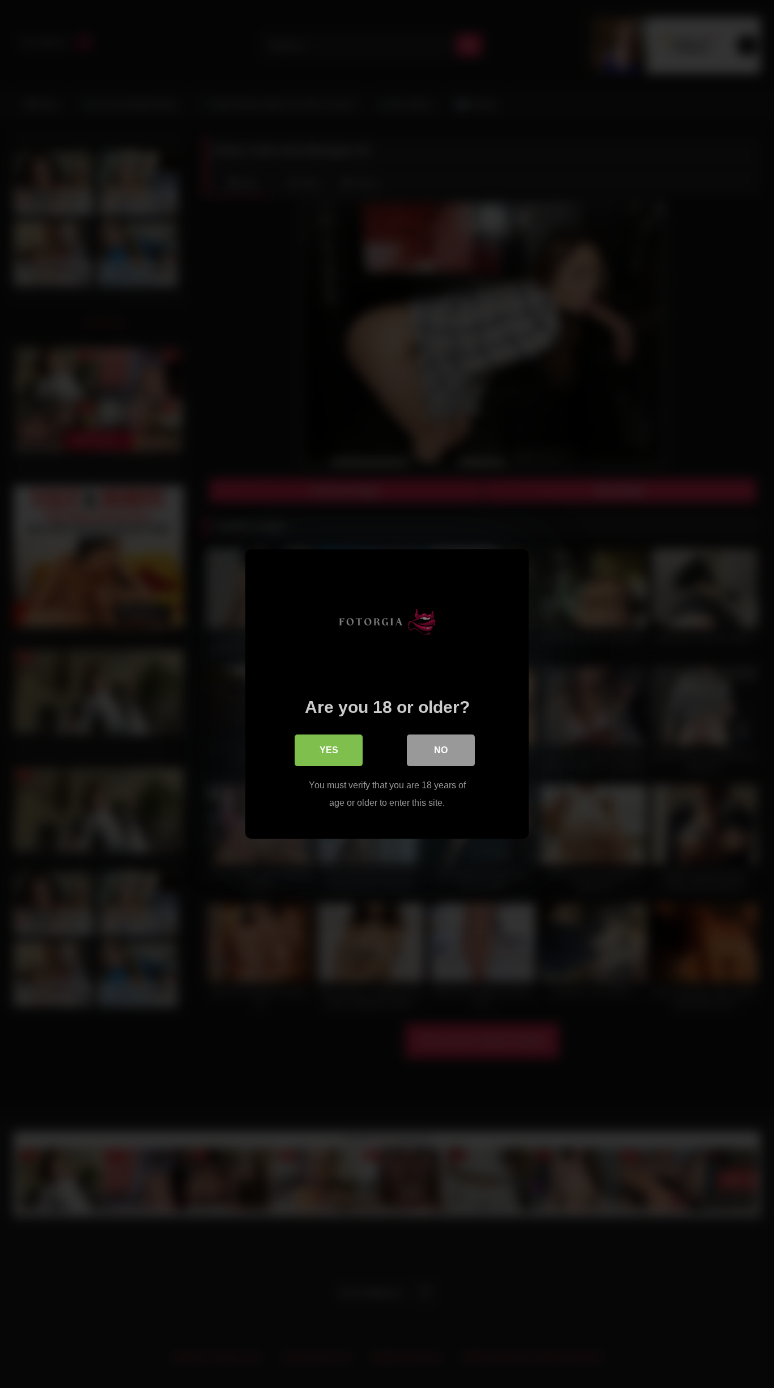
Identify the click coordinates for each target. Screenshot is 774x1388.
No (441, 750)
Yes (329, 750)
